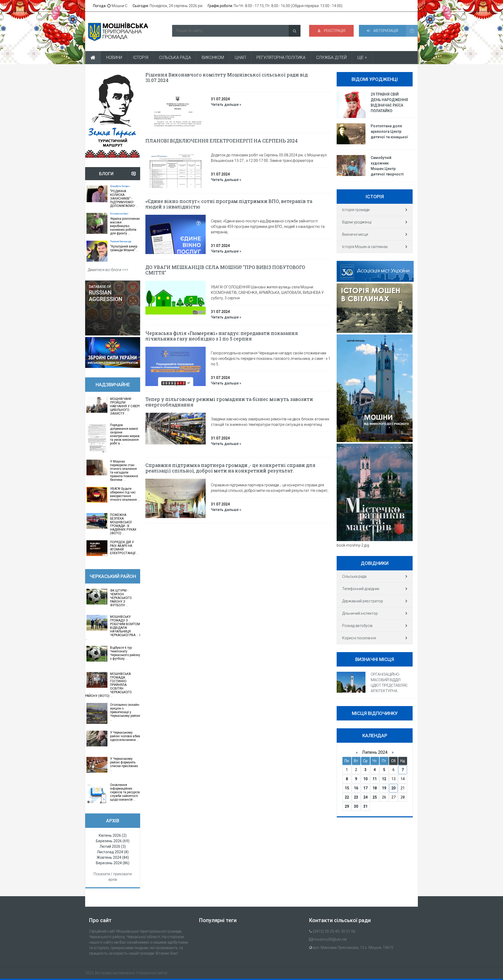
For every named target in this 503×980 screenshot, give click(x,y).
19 (384, 788)
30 (356, 806)
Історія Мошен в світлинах (365, 247)
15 (347, 788)
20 (393, 788)
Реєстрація (334, 31)
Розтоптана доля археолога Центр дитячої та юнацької (389, 131)
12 (384, 779)
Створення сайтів (151, 973)
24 (365, 797)
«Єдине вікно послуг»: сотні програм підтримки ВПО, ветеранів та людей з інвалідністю (228, 204)
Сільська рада (354, 576)
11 (375, 779)
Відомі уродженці (356, 222)
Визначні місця (355, 234)
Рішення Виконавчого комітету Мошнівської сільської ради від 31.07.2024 (226, 77)
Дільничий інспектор (360, 613)
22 (347, 797)
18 (375, 788)
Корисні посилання (359, 638)
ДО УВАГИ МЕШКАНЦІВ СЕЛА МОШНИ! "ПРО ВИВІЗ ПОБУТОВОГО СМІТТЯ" (225, 270)
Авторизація (385, 31)
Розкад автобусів (357, 626)
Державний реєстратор (362, 601)
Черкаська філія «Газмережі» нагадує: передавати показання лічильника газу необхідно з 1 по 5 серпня (221, 336)
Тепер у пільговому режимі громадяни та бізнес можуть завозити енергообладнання (229, 402)
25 (375, 797)
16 (356, 788)
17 (365, 788)
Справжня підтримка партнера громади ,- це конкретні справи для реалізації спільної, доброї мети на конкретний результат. (230, 468)
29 (347, 806)
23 (356, 797)
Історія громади (356, 210)
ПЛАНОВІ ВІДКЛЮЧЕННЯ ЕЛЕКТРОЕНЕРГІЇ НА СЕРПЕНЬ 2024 (221, 140)
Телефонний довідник (360, 589)
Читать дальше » (226, 104)
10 (365, 779)
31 (365, 806)
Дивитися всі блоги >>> (108, 270)
